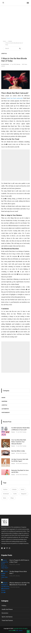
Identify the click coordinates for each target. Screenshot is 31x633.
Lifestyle (10, 41)
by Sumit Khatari (5, 64)
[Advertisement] (15, 23)
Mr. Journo (19, 630)
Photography (6, 412)
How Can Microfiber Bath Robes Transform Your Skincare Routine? (18, 442)
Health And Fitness (7, 609)
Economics (5, 613)
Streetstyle (6, 493)
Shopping (4, 401)
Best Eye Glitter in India (18, 451)
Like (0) (3, 66)
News (4, 498)
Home (4, 41)
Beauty (13, 432)
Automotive (5, 408)
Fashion (5, 489)
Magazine (23, 493)
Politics (4, 605)
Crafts (15, 493)
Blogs (12, 498)
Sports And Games (7, 617)
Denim (22, 489)
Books (3, 397)
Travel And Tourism (7, 620)
